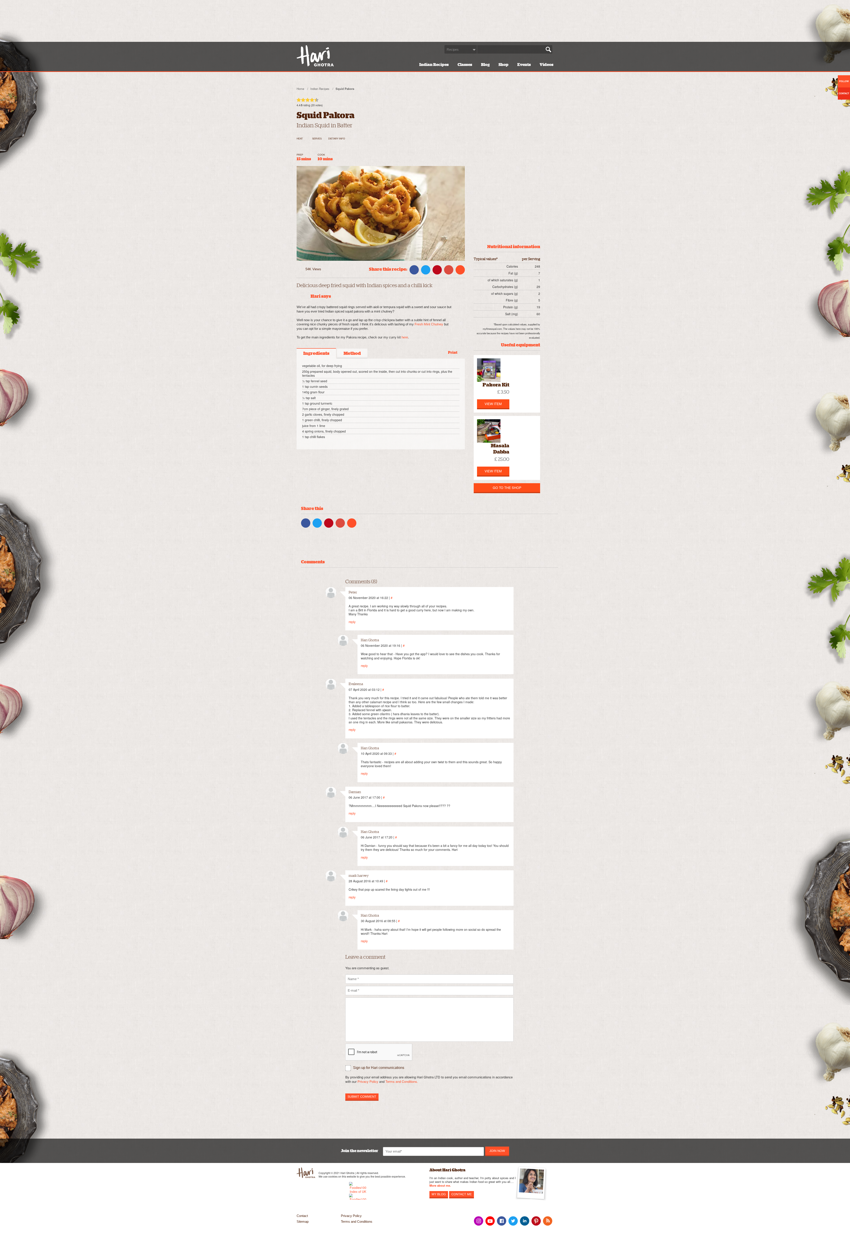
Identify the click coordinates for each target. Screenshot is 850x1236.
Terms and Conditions (356, 1221)
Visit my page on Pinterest (536, 1221)
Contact (302, 1216)
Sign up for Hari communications (378, 1068)
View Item (493, 403)
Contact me (461, 1194)
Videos (546, 65)
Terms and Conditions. (401, 1081)
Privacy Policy (367, 1081)
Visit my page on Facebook (501, 1221)
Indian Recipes (434, 65)
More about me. (440, 1186)
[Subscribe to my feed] (547, 1221)
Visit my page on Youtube (490, 1221)
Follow (844, 81)
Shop (503, 65)
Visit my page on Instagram (478, 1221)
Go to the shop (507, 487)
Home (300, 89)
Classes (465, 65)
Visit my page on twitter (513, 1221)
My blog (439, 1194)
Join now (497, 1151)
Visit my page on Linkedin (524, 1221)
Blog (485, 65)
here (405, 337)
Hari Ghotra (315, 55)
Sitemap (303, 1221)
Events (524, 65)
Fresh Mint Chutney (429, 324)
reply (352, 621)
